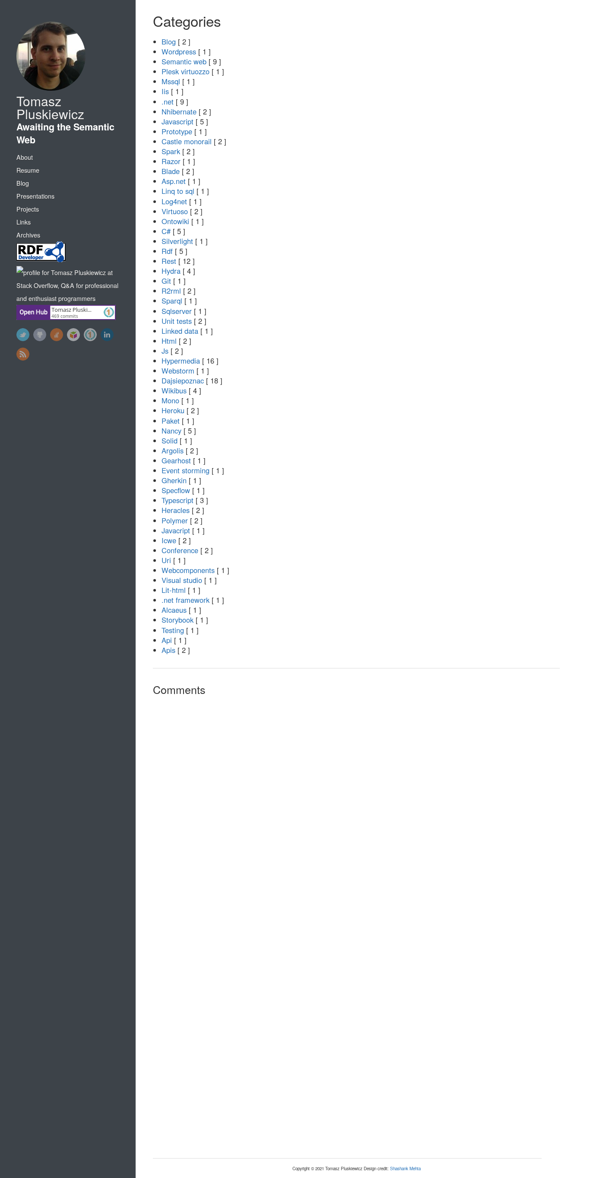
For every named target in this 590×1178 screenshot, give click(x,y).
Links (23, 222)
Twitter (22, 334)
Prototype (177, 131)
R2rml (171, 290)
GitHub (39, 334)
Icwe (169, 540)
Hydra (171, 271)
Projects (27, 209)
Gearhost (176, 460)
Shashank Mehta (405, 1168)
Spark (171, 151)
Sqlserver (177, 311)
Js (165, 350)
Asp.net (174, 181)
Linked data (180, 331)
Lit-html (174, 590)
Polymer (175, 520)
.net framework (185, 600)
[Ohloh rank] (90, 334)
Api (167, 640)
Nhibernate (179, 111)
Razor (171, 161)
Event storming (185, 470)
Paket (171, 420)
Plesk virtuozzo (185, 71)
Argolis (173, 450)
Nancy (171, 430)
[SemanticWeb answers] (73, 334)
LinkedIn (107, 334)
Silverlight (177, 241)
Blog (22, 183)
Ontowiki (175, 221)
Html (169, 341)
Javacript (176, 530)
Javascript (177, 121)
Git (166, 281)
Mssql (171, 81)
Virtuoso (175, 211)
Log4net (174, 201)
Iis (165, 91)
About (24, 157)
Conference (180, 550)
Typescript (177, 500)
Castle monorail (187, 141)
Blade (171, 171)
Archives (28, 235)
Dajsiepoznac (183, 380)
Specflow (176, 490)
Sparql (172, 300)
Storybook (177, 619)
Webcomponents (188, 570)
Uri (166, 560)
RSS (22, 354)
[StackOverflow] (56, 334)
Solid (170, 440)
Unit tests (177, 321)
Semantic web (184, 61)
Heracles (176, 510)
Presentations (35, 196)
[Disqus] (347, 814)
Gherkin (174, 480)
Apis (168, 650)
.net (168, 101)
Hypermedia (181, 360)
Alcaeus (174, 610)
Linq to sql (178, 191)
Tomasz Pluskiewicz (50, 107)
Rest (169, 261)
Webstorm (178, 370)
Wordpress (179, 51)
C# (166, 231)
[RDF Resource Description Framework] (70, 253)
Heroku (173, 410)
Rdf (167, 251)
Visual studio (182, 580)
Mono (170, 400)
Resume (27, 170)
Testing (173, 630)
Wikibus (174, 390)
